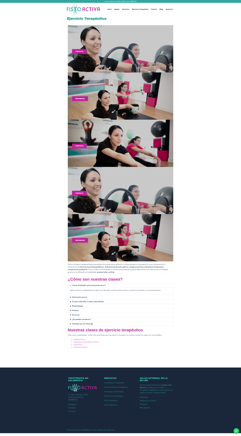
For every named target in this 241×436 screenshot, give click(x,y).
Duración (76, 315)
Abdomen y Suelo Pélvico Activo (86, 342)
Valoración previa (79, 297)
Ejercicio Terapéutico (140, 9)
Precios (154, 9)
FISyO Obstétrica (111, 401)
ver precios (80, 98)
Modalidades (77, 306)
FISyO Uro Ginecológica (113, 396)
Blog (161, 9)
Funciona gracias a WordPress (79, 430)
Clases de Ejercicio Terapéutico (116, 387)
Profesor (75, 310)
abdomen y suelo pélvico (160, 390)
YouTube (71, 411)
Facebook (72, 408)
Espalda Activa (79, 339)
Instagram (72, 404)
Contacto (169, 9)
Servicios (125, 9)
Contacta (79, 51)
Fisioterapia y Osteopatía (114, 383)
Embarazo (144, 397)
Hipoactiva (78, 345)
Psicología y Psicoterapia (114, 392)
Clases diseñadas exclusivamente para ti (89, 285)
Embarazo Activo (80, 347)
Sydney (100, 430)
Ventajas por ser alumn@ (82, 324)
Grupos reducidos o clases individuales (88, 302)
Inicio (109, 9)
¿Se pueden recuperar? (81, 319)
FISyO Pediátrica (110, 405)
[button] (120, 285)
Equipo (116, 9)
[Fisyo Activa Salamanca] (83, 9)
